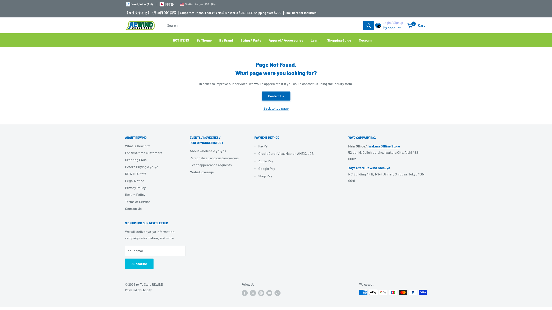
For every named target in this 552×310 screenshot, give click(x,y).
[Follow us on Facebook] (245, 293)
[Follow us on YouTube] (269, 293)
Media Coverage (202, 172)
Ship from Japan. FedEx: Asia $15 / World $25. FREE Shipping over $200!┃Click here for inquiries (248, 13)
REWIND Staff (135, 174)
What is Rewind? (137, 146)
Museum (365, 40)
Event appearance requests (211, 165)
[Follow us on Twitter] (253, 293)
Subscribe (139, 264)
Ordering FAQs (136, 160)
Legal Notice (134, 181)
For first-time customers (143, 153)
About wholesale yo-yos (208, 151)
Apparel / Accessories (286, 40)
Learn (315, 40)
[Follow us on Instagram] (261, 293)
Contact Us (276, 96)
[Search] (368, 25)
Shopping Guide (339, 40)
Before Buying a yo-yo (141, 167)
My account (392, 27)
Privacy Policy (135, 188)
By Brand (226, 40)
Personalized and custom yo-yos (214, 158)
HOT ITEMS (181, 40)
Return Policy (135, 194)
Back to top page (276, 108)
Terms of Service (138, 202)
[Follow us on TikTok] (277, 293)
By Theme (204, 40)
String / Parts (250, 40)
